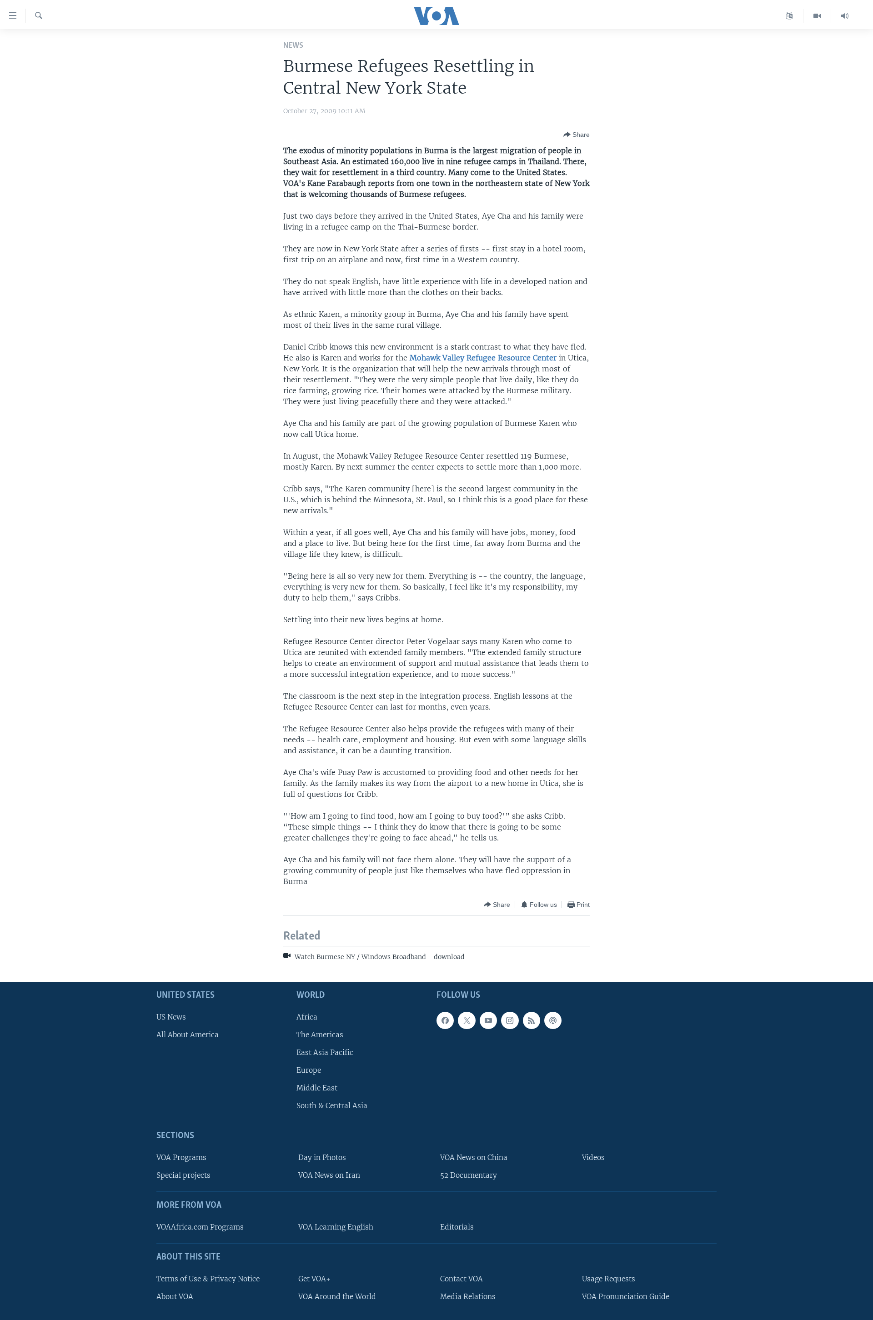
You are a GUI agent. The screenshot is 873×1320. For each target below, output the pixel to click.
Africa (306, 1016)
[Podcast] (553, 1020)
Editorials (457, 1227)
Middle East (316, 1088)
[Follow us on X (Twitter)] (466, 1020)
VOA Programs (181, 1157)
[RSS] (531, 1020)
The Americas (319, 1034)
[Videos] (817, 16)
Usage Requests (608, 1278)
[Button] (576, 134)
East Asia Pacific (324, 1052)
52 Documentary (468, 1175)
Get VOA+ (314, 1278)
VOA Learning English (335, 1227)
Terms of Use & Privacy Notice (208, 1278)
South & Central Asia (331, 1105)
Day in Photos (322, 1157)
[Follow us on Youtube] (488, 1020)
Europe (308, 1070)
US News (171, 1016)
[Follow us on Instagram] (509, 1020)
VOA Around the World (337, 1296)
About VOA (174, 1296)
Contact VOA (461, 1278)
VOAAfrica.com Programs (200, 1227)
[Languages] (789, 16)
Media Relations (468, 1296)
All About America (187, 1034)
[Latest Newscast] (844, 16)
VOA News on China (473, 1157)
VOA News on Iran (329, 1175)
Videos (593, 1157)
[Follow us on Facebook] (445, 1020)
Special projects (183, 1175)
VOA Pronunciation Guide (625, 1296)
